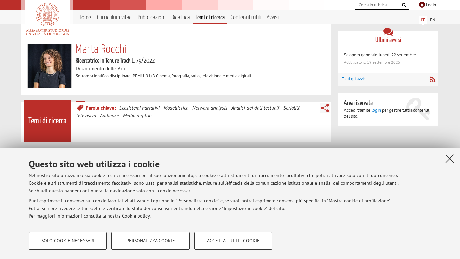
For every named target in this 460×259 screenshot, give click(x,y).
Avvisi (273, 17)
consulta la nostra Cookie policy (117, 216)
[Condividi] (325, 108)
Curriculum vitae (114, 17)
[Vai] (404, 5)
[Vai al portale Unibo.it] (47, 19)
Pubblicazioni (151, 17)
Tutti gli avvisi (354, 79)
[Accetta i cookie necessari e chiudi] (449, 158)
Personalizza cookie (150, 241)
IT (423, 20)
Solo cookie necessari (67, 241)
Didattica (180, 17)
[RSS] (432, 79)
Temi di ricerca (210, 17)
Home (84, 17)
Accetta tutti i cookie (233, 241)
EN (432, 20)
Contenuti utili (246, 17)
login (376, 110)
